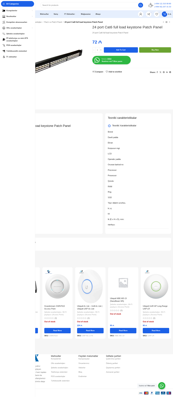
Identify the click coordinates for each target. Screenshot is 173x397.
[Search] (140, 5)
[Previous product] (163, 22)
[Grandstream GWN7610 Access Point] (57, 286)
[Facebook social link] (157, 72)
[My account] (141, 14)
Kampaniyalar (84, 359)
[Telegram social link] (170, 72)
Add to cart (120, 50)
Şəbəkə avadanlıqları (52, 312)
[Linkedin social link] (167, 72)
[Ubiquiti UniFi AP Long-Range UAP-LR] (156, 286)
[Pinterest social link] (163, 72)
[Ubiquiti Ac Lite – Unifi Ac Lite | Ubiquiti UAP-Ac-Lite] (90, 286)
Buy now (155, 50)
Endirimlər (82, 376)
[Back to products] (166, 22)
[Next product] (169, 22)
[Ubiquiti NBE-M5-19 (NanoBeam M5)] (123, 282)
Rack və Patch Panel (53, 22)
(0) (56, 318)
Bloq (80, 372)
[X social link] (160, 72)
